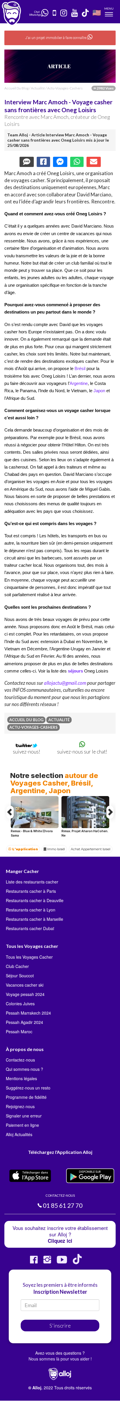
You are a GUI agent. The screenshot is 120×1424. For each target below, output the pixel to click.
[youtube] (74, 13)
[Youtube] (62, 1261)
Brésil (80, 368)
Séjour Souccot (20, 975)
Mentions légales (21, 1078)
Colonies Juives (20, 1003)
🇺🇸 (96, 12)
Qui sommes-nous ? (24, 1069)
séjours (75, 671)
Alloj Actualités (19, 1134)
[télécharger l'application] (55, 13)
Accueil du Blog (16, 88)
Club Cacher (17, 966)
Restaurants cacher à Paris (31, 891)
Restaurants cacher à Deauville (34, 900)
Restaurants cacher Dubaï (30, 928)
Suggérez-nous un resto (28, 1088)
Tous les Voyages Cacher (29, 957)
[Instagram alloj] (47, 1261)
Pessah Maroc (19, 1031)
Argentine (79, 383)
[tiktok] (85, 13)
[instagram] (64, 13)
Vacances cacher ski (24, 985)
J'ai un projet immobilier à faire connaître (56, 38)
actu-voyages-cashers (65, 88)
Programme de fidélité (26, 1097)
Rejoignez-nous (20, 1106)
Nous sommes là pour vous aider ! (60, 1359)
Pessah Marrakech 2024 (28, 1013)
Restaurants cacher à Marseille (34, 919)
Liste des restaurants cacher (32, 882)
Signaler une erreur (24, 1116)
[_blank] (45, 12)
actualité (38, 88)
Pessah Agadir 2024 (24, 1022)
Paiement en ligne (22, 1125)
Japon (99, 390)
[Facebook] (34, 1261)
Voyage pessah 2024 (25, 994)
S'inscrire (60, 1325)
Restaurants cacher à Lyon (30, 910)
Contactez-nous (20, 1060)
